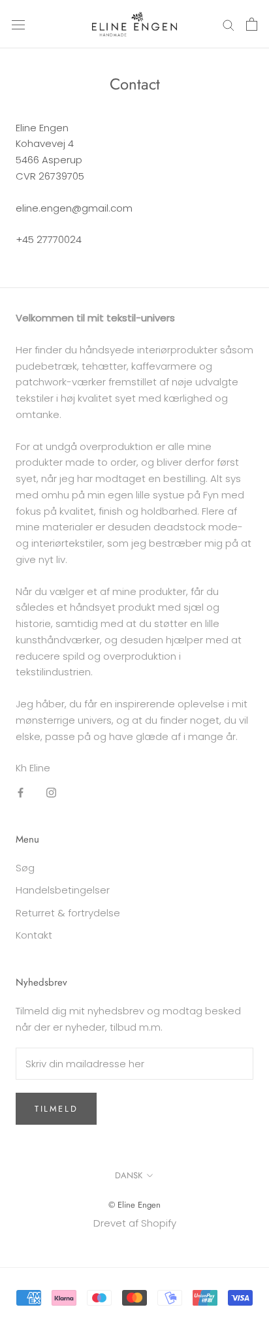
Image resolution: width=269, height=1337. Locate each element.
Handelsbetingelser (63, 890)
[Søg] (228, 23)
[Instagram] (51, 792)
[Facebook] (20, 792)
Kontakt (34, 935)
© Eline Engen (134, 1205)
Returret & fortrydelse (68, 913)
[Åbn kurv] (251, 24)
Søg (25, 868)
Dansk (128, 1175)
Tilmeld (56, 1109)
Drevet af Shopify (134, 1223)
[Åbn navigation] (18, 24)
